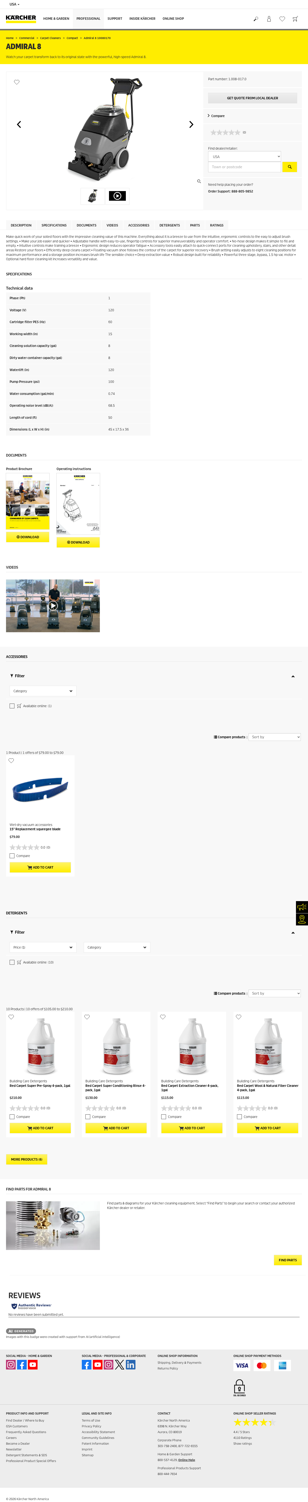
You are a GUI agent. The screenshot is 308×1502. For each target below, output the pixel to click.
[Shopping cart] (295, 19)
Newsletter (14, 1449)
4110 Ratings (242, 1438)
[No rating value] (227, 132)
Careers (11, 1438)
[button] (19, 124)
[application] (53, 605)
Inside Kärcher (142, 19)
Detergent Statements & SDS (26, 1455)
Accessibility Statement (98, 1432)
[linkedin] (130, 1364)
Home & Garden (56, 19)
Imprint (87, 1449)
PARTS (195, 225)
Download (29, 537)
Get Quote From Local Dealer (252, 98)
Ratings (217, 225)
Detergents (170, 225)
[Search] (255, 19)
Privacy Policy (91, 1426)
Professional (88, 19)
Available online (37, 706)
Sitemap (88, 1455)
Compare (218, 116)
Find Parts (288, 1260)
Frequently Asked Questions (26, 1432)
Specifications (54, 225)
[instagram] (11, 1364)
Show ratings (242, 1443)
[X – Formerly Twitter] (119, 1364)
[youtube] (33, 1364)
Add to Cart (42, 867)
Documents (86, 225)
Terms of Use (91, 1420)
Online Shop (173, 19)
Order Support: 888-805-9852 (230, 191)
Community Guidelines (98, 1438)
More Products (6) (26, 1159)
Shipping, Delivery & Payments (179, 1362)
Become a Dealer (18, 1443)
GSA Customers (17, 1426)
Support (115, 19)
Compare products (231, 737)
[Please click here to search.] (289, 167)
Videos (112, 225)
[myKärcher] (269, 19)
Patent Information (95, 1443)
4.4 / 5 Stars (241, 1432)
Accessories (138, 225)
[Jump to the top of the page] (296, 1493)
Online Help (186, 1460)
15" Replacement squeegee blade (35, 829)
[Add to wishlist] (16, 82)
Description (21, 225)
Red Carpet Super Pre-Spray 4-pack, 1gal (40, 1086)
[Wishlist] (282, 19)
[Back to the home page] (23, 19)
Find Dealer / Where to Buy (25, 1420)
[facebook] (22, 1364)
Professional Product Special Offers (31, 1461)
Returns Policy (168, 1368)
